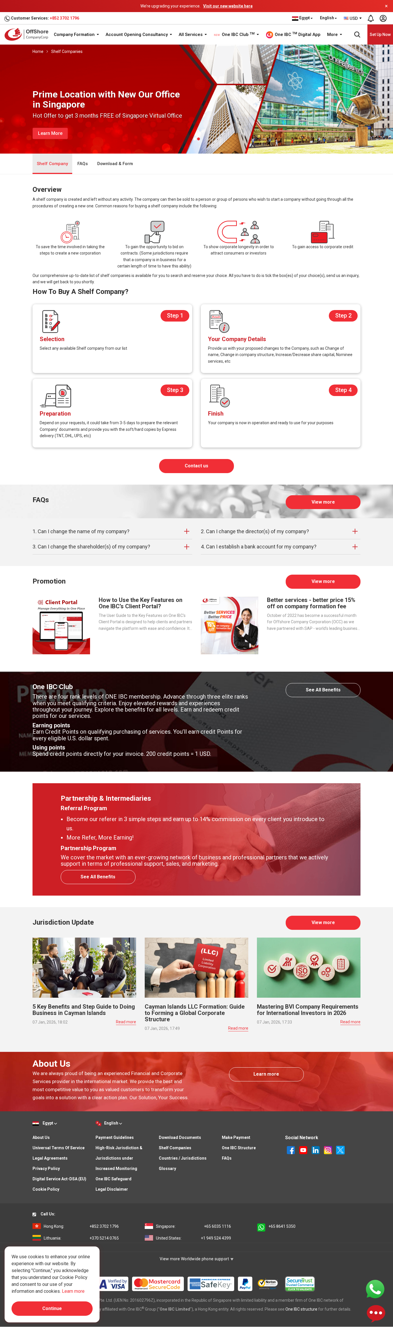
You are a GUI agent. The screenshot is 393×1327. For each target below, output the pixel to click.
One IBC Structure (239, 1148)
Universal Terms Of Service (59, 1148)
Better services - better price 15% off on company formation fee (311, 603)
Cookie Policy (46, 1189)
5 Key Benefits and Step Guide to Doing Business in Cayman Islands (84, 1009)
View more (323, 502)
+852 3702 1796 (64, 18)
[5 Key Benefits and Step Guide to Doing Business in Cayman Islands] (84, 967)
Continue (52, 1308)
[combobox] (353, 18)
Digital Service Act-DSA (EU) (59, 1179)
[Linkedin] (316, 1150)
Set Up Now (380, 34)
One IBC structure (301, 1309)
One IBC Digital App (297, 34)
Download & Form (115, 163)
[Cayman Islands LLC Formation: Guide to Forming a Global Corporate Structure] (196, 967)
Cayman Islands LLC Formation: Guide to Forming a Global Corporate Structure (195, 1013)
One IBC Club (238, 34)
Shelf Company (52, 163)
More (333, 34)
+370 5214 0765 (81, 1238)
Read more (126, 1022)
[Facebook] (291, 1150)
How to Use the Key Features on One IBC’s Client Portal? (140, 603)
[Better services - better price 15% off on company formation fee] (229, 625)
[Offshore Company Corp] (28, 34)
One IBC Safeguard (113, 1179)
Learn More (50, 133)
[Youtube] (303, 1150)
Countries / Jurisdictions (183, 1158)
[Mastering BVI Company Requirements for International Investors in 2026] (308, 967)
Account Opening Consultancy (137, 34)
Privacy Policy (46, 1168)
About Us (41, 1137)
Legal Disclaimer (112, 1189)
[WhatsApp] (375, 1288)
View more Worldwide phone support (195, 1259)
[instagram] (328, 1150)
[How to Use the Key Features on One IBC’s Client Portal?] (61, 625)
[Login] (383, 18)
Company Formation (75, 34)
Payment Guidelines (115, 1137)
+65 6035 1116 (193, 1226)
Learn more (266, 1074)
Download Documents (180, 1137)
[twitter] (340, 1150)
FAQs (82, 163)
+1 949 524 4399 (193, 1238)
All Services (191, 34)
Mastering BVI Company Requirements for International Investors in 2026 (307, 1009)
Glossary (167, 1168)
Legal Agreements (50, 1158)
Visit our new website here (228, 6)
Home (38, 51)
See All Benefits (323, 690)
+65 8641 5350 (281, 1226)
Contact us (196, 466)
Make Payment (236, 1137)
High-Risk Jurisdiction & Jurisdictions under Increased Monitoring (119, 1158)
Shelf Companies (67, 51)
